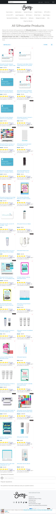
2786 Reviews (11, 69)
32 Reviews (28, 202)
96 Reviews (28, 176)
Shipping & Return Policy (35, 498)
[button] (29, 2)
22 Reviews (10, 256)
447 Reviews (11, 282)
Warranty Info (32, 500)
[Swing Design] (27, 8)
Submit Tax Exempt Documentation (38, 505)
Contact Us (31, 497)
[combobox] (17, 2)
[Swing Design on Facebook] (16, 503)
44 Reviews (10, 202)
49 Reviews (10, 389)
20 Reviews (10, 442)
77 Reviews (28, 256)
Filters (45, 44)
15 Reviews (28, 309)
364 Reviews (11, 123)
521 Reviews (10, 149)
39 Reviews (10, 229)
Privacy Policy (32, 502)
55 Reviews (28, 416)
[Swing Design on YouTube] (26, 503)
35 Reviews (10, 362)
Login (41, 2)
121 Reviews (28, 149)
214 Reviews (10, 176)
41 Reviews (10, 309)
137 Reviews (28, 123)
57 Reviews (28, 389)
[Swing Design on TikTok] (24, 503)
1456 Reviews (11, 96)
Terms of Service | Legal (35, 503)
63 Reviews (28, 282)
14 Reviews (10, 336)
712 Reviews (28, 96)
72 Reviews (28, 229)
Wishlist (47, 2)
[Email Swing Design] (14, 503)
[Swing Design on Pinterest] (21, 503)
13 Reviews (28, 362)
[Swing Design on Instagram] (19, 503)
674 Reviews (28, 69)
